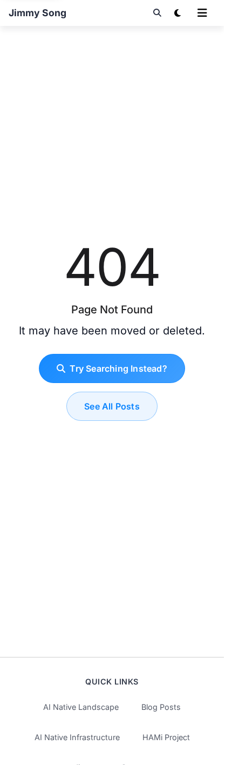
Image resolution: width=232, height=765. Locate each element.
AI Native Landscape (81, 707)
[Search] (157, 13)
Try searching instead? (118, 368)
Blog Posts (161, 707)
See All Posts (112, 406)
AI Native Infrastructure (77, 737)
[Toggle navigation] (202, 13)
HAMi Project (166, 737)
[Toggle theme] (177, 13)
